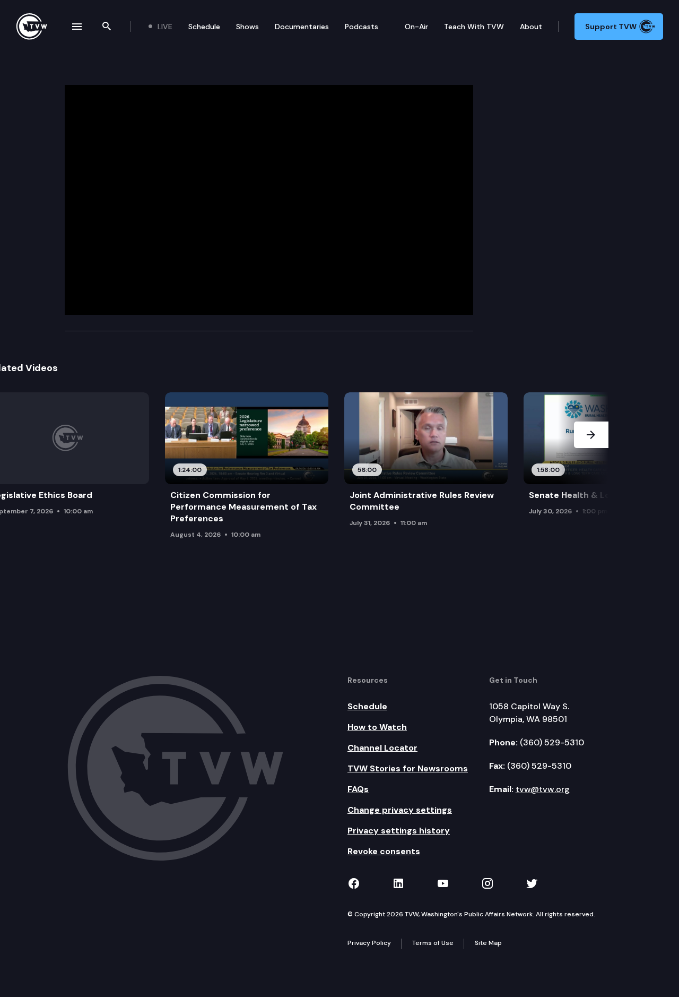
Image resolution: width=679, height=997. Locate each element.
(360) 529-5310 (552, 742)
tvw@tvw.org (543, 789)
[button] (591, 474)
